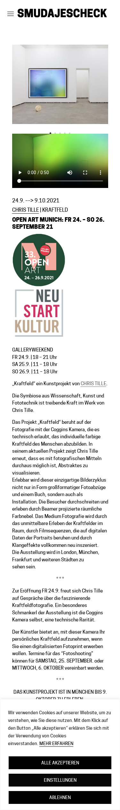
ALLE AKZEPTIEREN (60, 762)
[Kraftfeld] (60, 124)
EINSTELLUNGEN (60, 780)
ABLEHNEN (60, 797)
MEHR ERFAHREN (56, 743)
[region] (60, 754)
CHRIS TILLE (25, 210)
